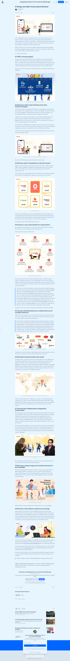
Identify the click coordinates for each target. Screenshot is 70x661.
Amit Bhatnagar (22, 614)
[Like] (16, 13)
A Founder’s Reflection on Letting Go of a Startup (24, 613)
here (24, 66)
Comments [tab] (18, 595)
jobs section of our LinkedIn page (32, 543)
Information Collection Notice (34, 649)
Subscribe (61, 2)
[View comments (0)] (19, 13)
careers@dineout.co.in (28, 548)
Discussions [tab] (23, 608)
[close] (45, 630)
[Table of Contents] (1, 330)
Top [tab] (16, 608)
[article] (35, 614)
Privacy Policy (43, 649)
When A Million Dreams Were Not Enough (25, 612)
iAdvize (23, 112)
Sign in (66, 2)
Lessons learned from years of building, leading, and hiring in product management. (28, 622)
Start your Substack (32, 655)
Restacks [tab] (22, 595)
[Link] (13, 57)
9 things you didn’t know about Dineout (24, 563)
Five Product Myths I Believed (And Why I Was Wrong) (28, 619)
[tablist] (20, 595)
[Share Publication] (56, 2)
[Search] (54, 2)
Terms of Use (40, 648)
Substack (29, 658)
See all (17, 636)
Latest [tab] (19, 608)
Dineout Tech (50, 563)
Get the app (40, 655)
